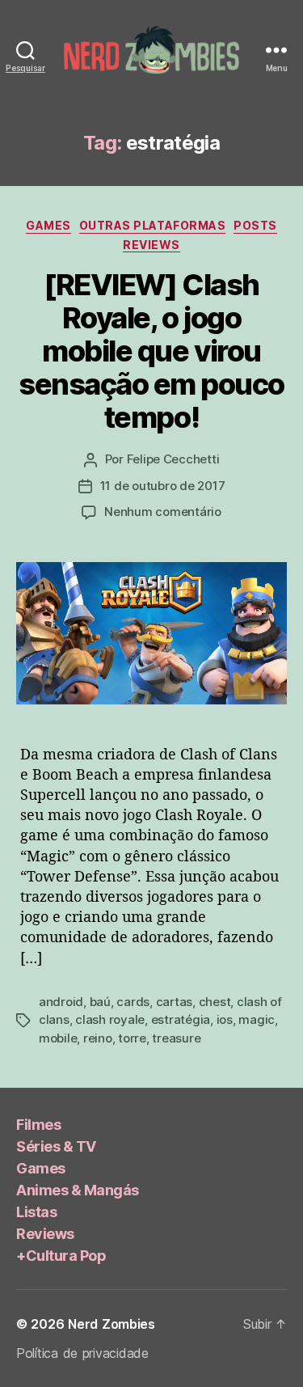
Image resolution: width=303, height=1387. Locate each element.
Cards (132, 1001)
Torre (132, 1038)
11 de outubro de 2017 (162, 485)
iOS (225, 1019)
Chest (215, 1001)
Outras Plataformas (152, 225)
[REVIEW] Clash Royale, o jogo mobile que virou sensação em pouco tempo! (151, 351)
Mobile (58, 1038)
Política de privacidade (82, 1353)
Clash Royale (110, 1019)
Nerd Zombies (111, 1324)
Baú (100, 1001)
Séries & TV (56, 1146)
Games (48, 225)
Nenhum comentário (162, 511)
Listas (36, 1211)
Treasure (176, 1038)
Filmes (38, 1124)
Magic (256, 1019)
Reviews (151, 245)
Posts (255, 225)
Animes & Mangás (77, 1190)
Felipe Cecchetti (173, 459)
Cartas (174, 1001)
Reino (97, 1038)
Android (61, 1001)
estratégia (180, 1019)
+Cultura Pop (61, 1255)
